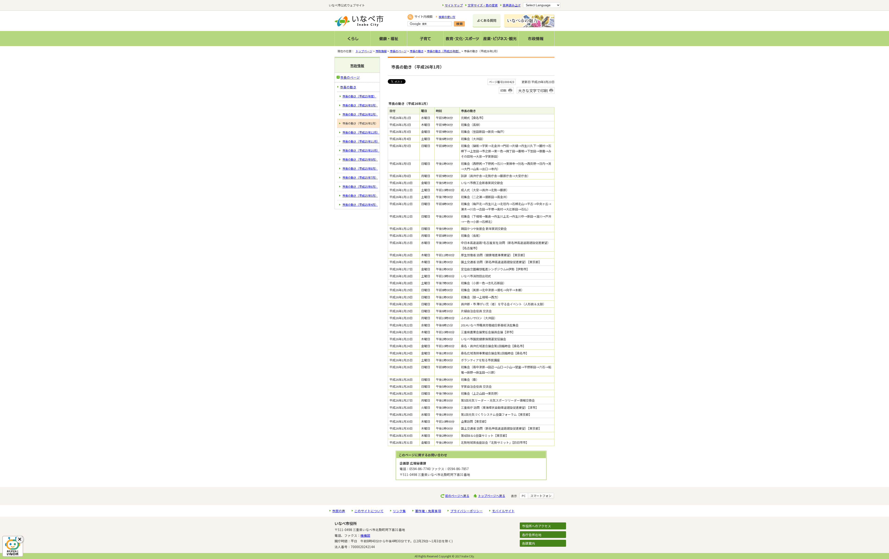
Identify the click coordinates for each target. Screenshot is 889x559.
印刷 (503, 90)
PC (524, 496)
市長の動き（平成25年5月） (360, 196)
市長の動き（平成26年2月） (360, 114)
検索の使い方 (447, 17)
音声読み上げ (512, 5)
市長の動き (417, 51)
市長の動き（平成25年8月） (360, 168)
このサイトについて (369, 511)
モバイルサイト (503, 511)
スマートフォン (540, 496)
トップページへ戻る (491, 495)
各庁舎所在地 (532, 534)
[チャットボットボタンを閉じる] (19, 539)
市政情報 (381, 51)
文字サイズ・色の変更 (483, 5)
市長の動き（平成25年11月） (360, 141)
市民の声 (338, 511)
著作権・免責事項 (428, 511)
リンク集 (399, 511)
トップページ (364, 51)
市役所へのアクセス (536, 526)
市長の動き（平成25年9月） (360, 159)
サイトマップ (454, 5)
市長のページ (398, 51)
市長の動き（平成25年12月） (360, 132)
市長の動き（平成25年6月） (360, 186)
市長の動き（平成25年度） (444, 51)
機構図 (365, 535)
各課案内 (528, 543)
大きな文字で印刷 (533, 90)
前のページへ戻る (457, 495)
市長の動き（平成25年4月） (360, 205)
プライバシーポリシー (466, 511)
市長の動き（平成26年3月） (360, 105)
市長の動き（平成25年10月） (360, 150)
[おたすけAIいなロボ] (12, 546)
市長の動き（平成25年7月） (360, 177)
